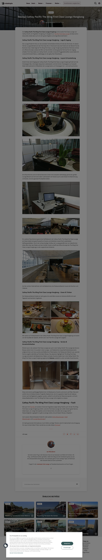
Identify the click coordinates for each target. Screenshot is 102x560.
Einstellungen (67, 547)
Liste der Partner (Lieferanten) (16, 553)
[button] (5, 545)
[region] (44, 545)
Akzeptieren (67, 543)
